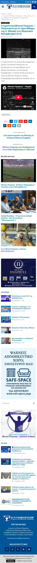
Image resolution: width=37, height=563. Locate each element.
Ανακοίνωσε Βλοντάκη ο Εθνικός (23, 328)
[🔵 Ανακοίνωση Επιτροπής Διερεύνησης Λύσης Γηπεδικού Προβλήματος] (6, 449)
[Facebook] (7, 549)
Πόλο (7, 22)
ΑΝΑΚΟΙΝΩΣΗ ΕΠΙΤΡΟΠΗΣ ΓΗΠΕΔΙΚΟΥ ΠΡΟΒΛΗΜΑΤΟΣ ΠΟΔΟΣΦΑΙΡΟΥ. (21, 501)
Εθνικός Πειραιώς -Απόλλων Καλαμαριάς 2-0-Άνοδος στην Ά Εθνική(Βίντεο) (18, 186)
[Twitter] (28, 1)
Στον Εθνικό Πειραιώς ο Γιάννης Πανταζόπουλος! (13, 250)
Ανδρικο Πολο (6, 114)
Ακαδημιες (5, 292)
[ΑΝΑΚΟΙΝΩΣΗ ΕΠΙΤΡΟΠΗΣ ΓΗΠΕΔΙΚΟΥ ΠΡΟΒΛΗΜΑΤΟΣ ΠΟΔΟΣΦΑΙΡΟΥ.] (6, 501)
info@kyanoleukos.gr (23, 538)
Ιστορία (3, 22)
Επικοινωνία (5, 2)
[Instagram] (30, 1)
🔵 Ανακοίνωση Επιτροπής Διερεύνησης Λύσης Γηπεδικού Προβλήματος (22, 449)
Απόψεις (13, 2)
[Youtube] (33, 1)
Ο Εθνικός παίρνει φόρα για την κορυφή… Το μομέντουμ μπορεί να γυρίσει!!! (24, 489)
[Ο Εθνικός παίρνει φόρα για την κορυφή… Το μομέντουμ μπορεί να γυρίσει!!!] (6, 489)
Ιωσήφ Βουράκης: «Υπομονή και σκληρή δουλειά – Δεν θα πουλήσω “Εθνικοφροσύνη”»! (16, 218)
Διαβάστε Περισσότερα (24, 561)
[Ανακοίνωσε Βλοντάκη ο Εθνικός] (6, 330)
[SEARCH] (34, 403)
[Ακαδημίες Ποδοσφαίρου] (6, 319)
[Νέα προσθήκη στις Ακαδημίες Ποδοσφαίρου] (6, 341)
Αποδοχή (11, 561)
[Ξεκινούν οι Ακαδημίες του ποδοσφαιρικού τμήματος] (6, 309)
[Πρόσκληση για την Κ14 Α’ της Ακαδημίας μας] (6, 298)
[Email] (35, 1)
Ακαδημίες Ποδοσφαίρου (20, 317)
